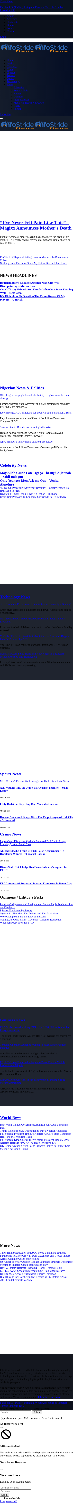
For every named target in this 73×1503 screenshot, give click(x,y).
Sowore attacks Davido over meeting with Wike (25, 427)
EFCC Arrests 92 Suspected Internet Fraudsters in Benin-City (36, 883)
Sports (10, 78)
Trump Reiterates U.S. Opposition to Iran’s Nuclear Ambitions (33, 1130)
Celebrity (12, 66)
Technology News (15, 597)
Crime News (10, 834)
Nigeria (11, 72)
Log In (4, 1495)
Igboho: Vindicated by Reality (16, 910)
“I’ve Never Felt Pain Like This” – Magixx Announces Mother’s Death (36, 225)
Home (10, 60)
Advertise (12, 19)
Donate (11, 25)
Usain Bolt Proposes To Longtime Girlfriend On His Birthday (33, 496)
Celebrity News (13, 465)
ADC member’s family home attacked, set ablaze (26, 441)
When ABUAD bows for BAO (17, 922)
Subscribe (5, 114)
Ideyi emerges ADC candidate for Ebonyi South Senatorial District (35, 412)
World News (10, 1117)
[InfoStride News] (36, 48)
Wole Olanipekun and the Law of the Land (23, 916)
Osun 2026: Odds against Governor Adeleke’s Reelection (30, 919)
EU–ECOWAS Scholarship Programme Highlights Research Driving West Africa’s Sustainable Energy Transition (32, 1272)
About (10, 16)
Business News (12, 1020)
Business (11, 63)
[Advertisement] (36, 175)
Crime (10, 69)
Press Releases (21, 99)
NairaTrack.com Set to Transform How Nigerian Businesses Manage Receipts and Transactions (32, 655)
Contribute (12, 22)
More (10, 84)
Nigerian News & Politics (22, 388)
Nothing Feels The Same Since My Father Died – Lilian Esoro (33, 263)
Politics (11, 75)
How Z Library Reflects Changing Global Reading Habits (31, 1267)
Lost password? (8, 1501)
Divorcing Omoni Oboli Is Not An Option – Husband (29, 493)
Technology (13, 81)
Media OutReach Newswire (29, 102)
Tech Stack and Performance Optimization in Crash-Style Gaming (35, 604)
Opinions (18, 96)
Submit (36, 1412)
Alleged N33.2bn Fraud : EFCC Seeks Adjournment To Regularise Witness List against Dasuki (32, 852)
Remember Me (12, 1498)
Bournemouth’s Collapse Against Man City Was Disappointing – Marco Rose (30, 284)
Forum (10, 28)
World (17, 105)
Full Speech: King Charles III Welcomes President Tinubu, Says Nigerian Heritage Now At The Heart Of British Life (34, 1141)
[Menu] (1, 118)
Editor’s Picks (21, 90)
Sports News (10, 774)
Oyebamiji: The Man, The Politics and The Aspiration (29, 913)
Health (17, 93)
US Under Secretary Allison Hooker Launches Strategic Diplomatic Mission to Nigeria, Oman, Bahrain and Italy (36, 1263)
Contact (11, 31)
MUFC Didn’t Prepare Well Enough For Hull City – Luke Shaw (34, 781)
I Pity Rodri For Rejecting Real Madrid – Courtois (29, 804)
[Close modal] (1, 1427)
